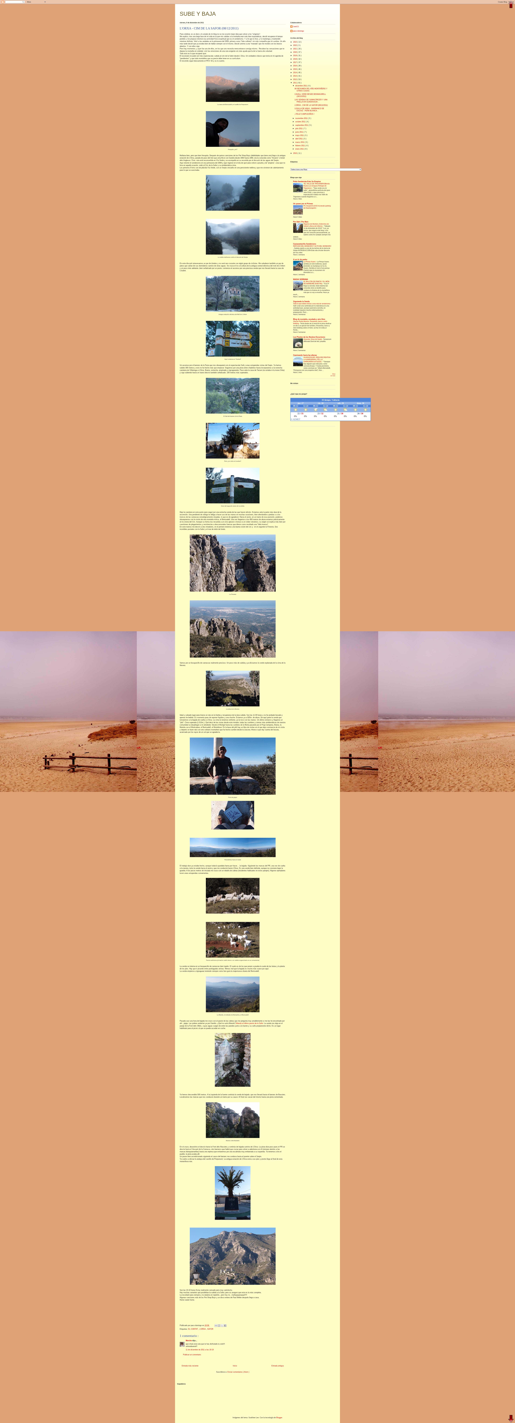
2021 (295, 49)
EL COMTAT (193, 1329)
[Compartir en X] (222, 1325)
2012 (295, 79)
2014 (295, 73)
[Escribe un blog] (219, 1325)
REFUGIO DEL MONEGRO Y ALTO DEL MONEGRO (312, 246)
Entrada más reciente (190, 1366)
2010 (295, 153)
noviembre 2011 (301, 118)
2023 (295, 42)
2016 (295, 66)
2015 (295, 69)
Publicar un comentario (192, 1355)
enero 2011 (299, 149)
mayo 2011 (299, 135)
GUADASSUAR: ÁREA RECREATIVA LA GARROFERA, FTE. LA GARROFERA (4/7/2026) (317, 359)
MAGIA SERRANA (300, 279)
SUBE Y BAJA (198, 14)
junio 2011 (299, 132)
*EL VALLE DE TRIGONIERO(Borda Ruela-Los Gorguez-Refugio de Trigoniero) (317, 186)
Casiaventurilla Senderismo (304, 244)
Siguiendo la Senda (301, 301)
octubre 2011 (300, 122)
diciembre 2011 (301, 86)
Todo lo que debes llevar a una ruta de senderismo (312, 304)
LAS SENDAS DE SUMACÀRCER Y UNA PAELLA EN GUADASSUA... (311, 101)
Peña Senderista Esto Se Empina (307, 181)
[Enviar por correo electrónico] (216, 1325)
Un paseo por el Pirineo (303, 204)
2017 (295, 62)
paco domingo (298, 31)
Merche (189, 1341)
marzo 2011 (300, 142)
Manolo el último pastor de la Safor (249, 1023)
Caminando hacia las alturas (305, 355)
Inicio (235, 1366)
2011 (295, 83)
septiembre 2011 (302, 125)
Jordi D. (296, 26)
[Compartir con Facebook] (225, 1325)
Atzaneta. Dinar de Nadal (313, 339)
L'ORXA (203, 1329)
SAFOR (210, 1329)
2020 (295, 52)
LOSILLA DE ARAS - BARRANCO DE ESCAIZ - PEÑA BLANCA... (309, 109)
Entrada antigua (277, 1366)
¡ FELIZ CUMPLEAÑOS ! (304, 114)
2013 (295, 76)
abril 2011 (299, 139)
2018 (295, 59)
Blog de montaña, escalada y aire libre (309, 319)
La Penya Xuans (310, 262)
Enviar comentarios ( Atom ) (238, 1372)
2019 (295, 55)
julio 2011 (299, 128)
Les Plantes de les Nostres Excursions (309, 337)
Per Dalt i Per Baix (300, 222)
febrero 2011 (300, 146)
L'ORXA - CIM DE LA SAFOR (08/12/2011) (311, 105)
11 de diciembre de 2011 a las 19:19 (200, 1350)
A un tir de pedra (300, 259)
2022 (295, 45)
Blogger (279, 1418)
